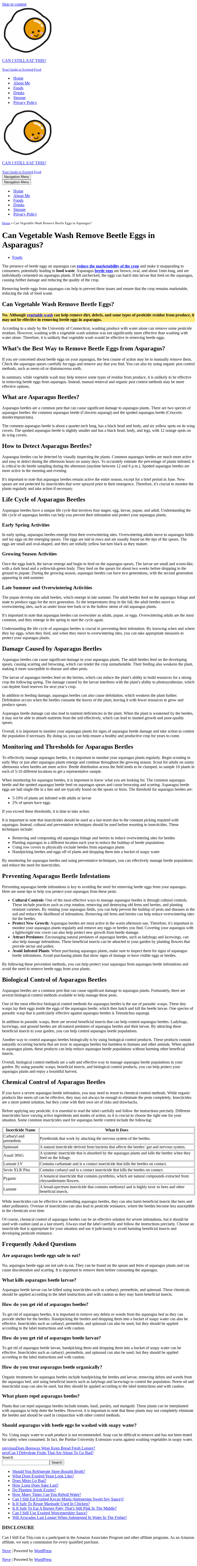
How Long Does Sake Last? (35, 1485)
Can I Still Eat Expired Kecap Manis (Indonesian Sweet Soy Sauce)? (68, 1499)
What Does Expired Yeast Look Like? (43, 1476)
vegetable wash (40, 315)
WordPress (43, 1551)
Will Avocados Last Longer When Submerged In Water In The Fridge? (69, 1517)
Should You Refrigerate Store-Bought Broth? (48, 1471)
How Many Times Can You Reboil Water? (46, 1494)
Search (7, 1457)
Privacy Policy (25, 102)
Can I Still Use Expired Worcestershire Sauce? (49, 1513)
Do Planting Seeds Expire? (34, 1490)
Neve (6, 1551)
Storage (19, 97)
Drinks (18, 93)
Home (18, 78)
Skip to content (14, 4)
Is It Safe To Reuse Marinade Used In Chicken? (51, 1503)
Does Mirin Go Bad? (29, 1480)
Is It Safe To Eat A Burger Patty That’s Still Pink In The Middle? (64, 1508)
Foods (18, 88)
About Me (21, 83)
